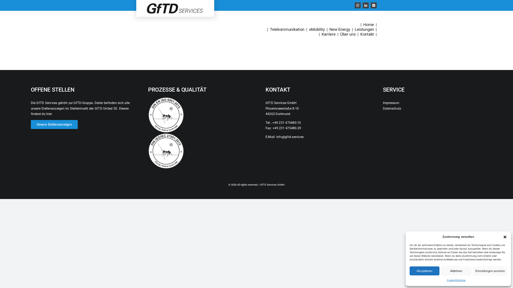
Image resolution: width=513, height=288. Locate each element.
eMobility (317, 29)
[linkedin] (366, 5)
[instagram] (358, 5)
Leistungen (364, 29)
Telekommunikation (287, 29)
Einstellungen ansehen (490, 271)
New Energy (339, 29)
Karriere (329, 34)
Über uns (348, 34)
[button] (505, 237)
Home (368, 24)
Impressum (391, 103)
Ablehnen (456, 271)
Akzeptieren (424, 271)
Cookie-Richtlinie (456, 280)
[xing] (374, 5)
